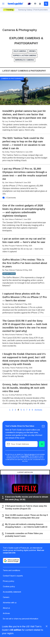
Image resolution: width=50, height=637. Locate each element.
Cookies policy (9, 586)
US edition (15, 630)
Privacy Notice (24, 456)
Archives (38, 410)
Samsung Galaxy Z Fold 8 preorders (33, 10)
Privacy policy (8, 581)
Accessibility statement (12, 592)
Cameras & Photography (12, 78)
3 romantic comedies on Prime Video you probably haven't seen (24, 534)
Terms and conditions (11, 570)
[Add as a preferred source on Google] (11, 560)
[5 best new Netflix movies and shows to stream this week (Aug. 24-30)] (25, 489)
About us (6, 608)
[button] (46, 4)
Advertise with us (10, 603)
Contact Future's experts (13, 576)
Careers (6, 597)
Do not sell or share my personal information (20, 619)
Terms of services (29, 454)
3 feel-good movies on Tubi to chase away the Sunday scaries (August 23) (26, 507)
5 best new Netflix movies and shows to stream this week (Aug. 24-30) (26, 498)
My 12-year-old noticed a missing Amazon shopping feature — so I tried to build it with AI (26, 525)
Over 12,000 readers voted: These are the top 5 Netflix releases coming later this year (26, 516)
